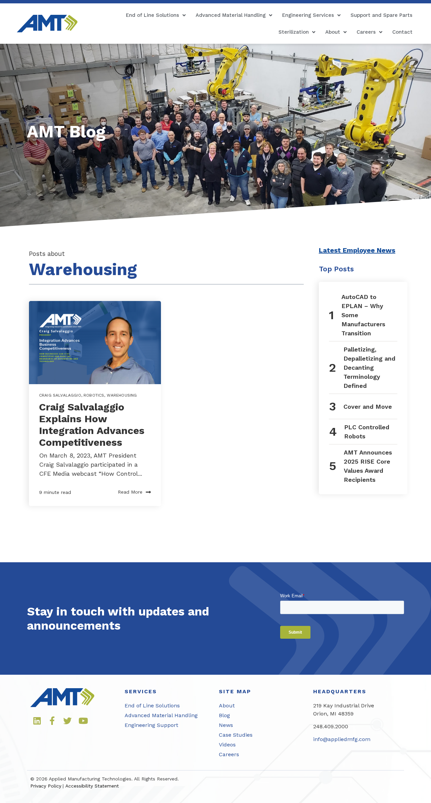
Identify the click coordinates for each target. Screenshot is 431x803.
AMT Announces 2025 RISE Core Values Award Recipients (368, 466)
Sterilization (293, 32)
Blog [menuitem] (224, 715)
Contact (402, 32)
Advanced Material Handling (231, 15)
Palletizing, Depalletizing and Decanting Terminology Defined (369, 367)
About (332, 32)
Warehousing (122, 395)
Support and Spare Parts (381, 15)
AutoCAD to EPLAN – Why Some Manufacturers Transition (363, 315)
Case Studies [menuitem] (236, 735)
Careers (366, 32)
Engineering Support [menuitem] (151, 725)
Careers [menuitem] (229, 754)
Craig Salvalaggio (60, 395)
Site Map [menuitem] (235, 691)
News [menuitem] (226, 725)
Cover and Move (367, 406)
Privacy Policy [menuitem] (45, 786)
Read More (130, 492)
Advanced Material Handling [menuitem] (161, 715)
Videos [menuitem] (227, 744)
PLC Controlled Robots (366, 432)
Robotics (94, 395)
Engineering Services (308, 15)
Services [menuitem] (141, 691)
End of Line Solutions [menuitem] (152, 705)
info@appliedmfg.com (341, 739)
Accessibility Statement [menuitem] (92, 786)
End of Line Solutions (152, 15)
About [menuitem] (227, 705)
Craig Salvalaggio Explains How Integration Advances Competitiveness (91, 424)
